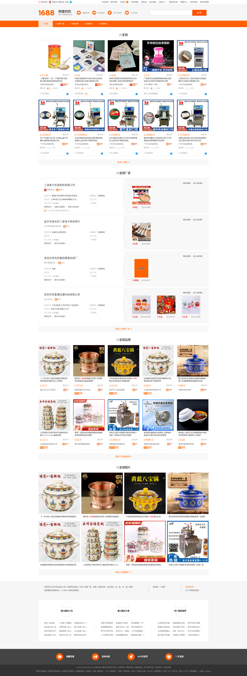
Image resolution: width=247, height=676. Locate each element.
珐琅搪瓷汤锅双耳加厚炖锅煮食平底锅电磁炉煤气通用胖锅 (157, 380)
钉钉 (186, 671)
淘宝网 (88, 671)
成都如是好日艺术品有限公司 (84, 390)
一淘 (106, 671)
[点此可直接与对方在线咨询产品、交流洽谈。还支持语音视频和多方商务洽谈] (67, 94)
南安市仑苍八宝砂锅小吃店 (69, 635)
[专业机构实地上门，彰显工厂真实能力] (45, 210)
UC (169, 671)
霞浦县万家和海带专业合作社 (169, 627)
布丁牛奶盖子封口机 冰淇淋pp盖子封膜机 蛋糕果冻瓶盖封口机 (54, 139)
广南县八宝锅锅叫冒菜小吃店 (70, 623)
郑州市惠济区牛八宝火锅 (53, 631)
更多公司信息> (73, 207)
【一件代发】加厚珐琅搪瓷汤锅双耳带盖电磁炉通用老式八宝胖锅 (53, 380)
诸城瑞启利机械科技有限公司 (118, 444)
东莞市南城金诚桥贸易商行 (48, 85)
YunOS (150, 671)
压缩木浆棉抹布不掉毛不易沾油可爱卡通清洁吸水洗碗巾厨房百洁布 (88, 80)
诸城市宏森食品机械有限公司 (153, 444)
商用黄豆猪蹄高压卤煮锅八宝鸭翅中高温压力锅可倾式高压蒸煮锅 (157, 434)
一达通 (200, 671)
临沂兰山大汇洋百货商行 (49, 390)
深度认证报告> (60, 207)
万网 (164, 671)
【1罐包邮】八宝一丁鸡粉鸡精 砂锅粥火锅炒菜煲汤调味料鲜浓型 (53, 80)
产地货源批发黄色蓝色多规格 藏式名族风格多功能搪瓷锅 (123, 380)
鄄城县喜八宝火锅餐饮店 (68, 631)
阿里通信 (157, 671)
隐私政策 (138, 667)
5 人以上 (55, 313)
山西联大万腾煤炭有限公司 (183, 635)
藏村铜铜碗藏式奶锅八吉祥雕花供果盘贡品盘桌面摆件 (88, 380)
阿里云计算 (141, 671)
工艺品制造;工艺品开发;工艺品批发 (65, 305)
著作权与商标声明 (109, 667)
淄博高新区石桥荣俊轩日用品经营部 (186, 623)
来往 (181, 671)
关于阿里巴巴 (149, 667)
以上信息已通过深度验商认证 (58, 211)
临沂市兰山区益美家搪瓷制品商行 (118, 390)
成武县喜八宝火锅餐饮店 (53, 635)
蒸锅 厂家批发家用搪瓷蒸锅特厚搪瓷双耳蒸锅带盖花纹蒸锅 (88, 434)
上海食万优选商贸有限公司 (59, 185)
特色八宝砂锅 (49, 623)
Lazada (208, 671)
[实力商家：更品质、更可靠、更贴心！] (45, 190)
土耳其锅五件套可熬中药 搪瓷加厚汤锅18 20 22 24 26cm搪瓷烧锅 (54, 434)
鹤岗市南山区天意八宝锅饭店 (85, 635)
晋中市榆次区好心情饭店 (197, 627)
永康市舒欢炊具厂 (185, 390)
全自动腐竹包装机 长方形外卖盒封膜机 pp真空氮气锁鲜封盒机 (123, 139)
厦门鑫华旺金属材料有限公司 (169, 635)
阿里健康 (192, 671)
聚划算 (100, 671)
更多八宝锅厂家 (122, 329)
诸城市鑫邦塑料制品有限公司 (187, 444)
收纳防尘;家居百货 (59, 232)
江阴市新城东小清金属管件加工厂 (200, 635)
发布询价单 (189, 587)
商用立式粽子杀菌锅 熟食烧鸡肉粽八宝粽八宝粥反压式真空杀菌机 (123, 434)
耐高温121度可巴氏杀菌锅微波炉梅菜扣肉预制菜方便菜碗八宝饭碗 (192, 434)
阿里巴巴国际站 (54, 671)
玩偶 (53, 269)
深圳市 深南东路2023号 (60, 309)
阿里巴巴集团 (41, 671)
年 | (61, 190)
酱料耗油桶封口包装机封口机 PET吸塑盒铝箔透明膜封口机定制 (157, 139)
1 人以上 (55, 240)
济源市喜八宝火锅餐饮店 (68, 627)
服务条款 (129, 667)
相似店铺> (187, 183)
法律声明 (121, 667)
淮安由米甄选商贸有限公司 (82, 85)
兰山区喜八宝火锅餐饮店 (83, 631)
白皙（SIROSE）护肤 (181, 631)
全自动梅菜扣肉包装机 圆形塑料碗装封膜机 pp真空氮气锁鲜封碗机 (88, 139)
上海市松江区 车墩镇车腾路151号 (63, 200)
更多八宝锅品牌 (122, 456)
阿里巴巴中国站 (68, 671)
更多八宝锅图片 (122, 572)
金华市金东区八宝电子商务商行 (62, 221)
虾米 (133, 671)
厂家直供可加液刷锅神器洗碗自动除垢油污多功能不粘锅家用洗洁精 (157, 80)
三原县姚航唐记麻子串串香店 (169, 631)
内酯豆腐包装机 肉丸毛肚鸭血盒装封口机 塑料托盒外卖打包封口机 (192, 139)
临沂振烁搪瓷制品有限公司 (84, 444)
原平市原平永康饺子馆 (196, 623)
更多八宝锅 (122, 162)
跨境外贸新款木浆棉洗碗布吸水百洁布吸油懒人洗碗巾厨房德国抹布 (123, 80)
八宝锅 (162, 587)
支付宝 (174, 671)
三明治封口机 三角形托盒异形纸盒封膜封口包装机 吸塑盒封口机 (192, 80)
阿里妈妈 (126, 671)
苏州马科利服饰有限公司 (197, 631)
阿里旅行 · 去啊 (115, 671)
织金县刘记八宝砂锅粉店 (53, 627)
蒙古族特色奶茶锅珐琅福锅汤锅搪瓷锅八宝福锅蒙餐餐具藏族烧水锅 (192, 380)
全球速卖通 (79, 671)
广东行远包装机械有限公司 (186, 85)
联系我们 (159, 667)
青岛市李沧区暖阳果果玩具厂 (60, 258)
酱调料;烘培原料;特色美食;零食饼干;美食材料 (66, 196)
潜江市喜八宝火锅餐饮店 (83, 627)
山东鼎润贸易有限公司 (152, 390)
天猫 (94, 671)
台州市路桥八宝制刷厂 (152, 85)
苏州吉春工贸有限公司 (181, 627)
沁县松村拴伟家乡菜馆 (166, 623)
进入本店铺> (198, 183)
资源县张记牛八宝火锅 (82, 623)
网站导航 (167, 667)
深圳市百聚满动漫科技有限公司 (62, 294)
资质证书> (48, 207)
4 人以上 (55, 203)
